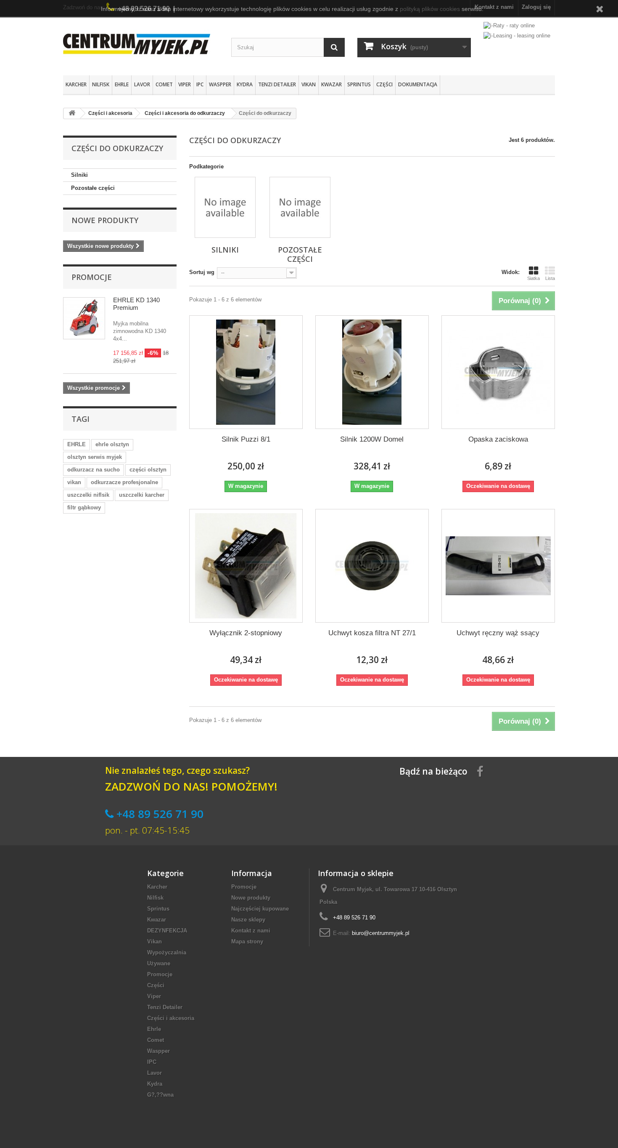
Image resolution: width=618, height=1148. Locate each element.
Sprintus (359, 84)
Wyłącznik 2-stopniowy (245, 633)
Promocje (91, 277)
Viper (184, 84)
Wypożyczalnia (166, 952)
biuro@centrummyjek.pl (380, 933)
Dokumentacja (417, 84)
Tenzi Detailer (277, 84)
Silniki (79, 175)
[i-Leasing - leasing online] (516, 35)
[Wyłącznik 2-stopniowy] (245, 565)
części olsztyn (147, 469)
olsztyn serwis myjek (94, 457)
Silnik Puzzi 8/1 (246, 439)
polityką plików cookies (430, 8)
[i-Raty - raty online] (509, 24)
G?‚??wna (160, 1095)
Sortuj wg (201, 272)
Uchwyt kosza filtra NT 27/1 (372, 633)
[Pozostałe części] (299, 207)
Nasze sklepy (248, 919)
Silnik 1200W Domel (372, 439)
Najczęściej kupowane (260, 909)
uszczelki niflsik (88, 495)
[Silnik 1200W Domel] (372, 372)
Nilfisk (100, 84)
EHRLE (76, 444)
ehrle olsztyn (112, 444)
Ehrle (122, 84)
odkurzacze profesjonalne (124, 482)
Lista (550, 278)
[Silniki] (225, 207)
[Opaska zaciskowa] (498, 372)
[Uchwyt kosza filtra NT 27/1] (372, 565)
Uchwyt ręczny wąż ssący (498, 633)
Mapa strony (247, 941)
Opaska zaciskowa (498, 439)
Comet (164, 84)
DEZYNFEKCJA (167, 930)
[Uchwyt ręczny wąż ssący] (498, 565)
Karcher (76, 84)
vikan (74, 482)
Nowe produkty (104, 220)
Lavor (142, 84)
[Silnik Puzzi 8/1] (245, 372)
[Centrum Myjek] (141, 44)
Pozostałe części (93, 188)
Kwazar (331, 84)
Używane (158, 963)
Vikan (308, 84)
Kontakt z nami (250, 930)
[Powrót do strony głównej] (72, 113)
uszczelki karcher (141, 495)
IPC (199, 84)
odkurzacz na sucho (93, 469)
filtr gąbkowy (84, 507)
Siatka (533, 278)
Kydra (245, 84)
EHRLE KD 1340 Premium (136, 303)
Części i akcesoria (170, 1018)
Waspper (220, 84)
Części (384, 84)
